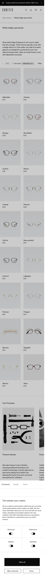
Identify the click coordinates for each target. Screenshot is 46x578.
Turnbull (5, 205)
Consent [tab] (5, 484)
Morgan (5, 133)
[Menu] (40, 10)
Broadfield (28, 133)
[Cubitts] (7, 10)
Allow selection (13, 571)
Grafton (5, 169)
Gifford (5, 240)
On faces (17, 64)
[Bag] (35, 10)
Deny (31, 571)
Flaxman (5, 312)
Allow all (22, 562)
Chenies (27, 97)
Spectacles (6, 18)
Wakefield (6, 97)
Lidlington (27, 276)
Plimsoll (26, 205)
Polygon (27, 312)
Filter (40, 64)
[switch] (33, 534)
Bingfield (27, 348)
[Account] (30, 10)
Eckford (5, 276)
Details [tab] (16, 484)
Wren (26, 383)
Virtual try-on (28, 63)
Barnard (5, 348)
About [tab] (25, 484)
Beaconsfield (29, 240)
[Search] (26, 10)
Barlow (26, 169)
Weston (5, 383)
